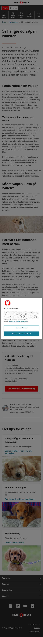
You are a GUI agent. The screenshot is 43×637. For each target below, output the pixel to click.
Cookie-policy (13, 321)
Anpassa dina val (21, 328)
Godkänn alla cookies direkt (21, 333)
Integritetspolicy (23, 321)
